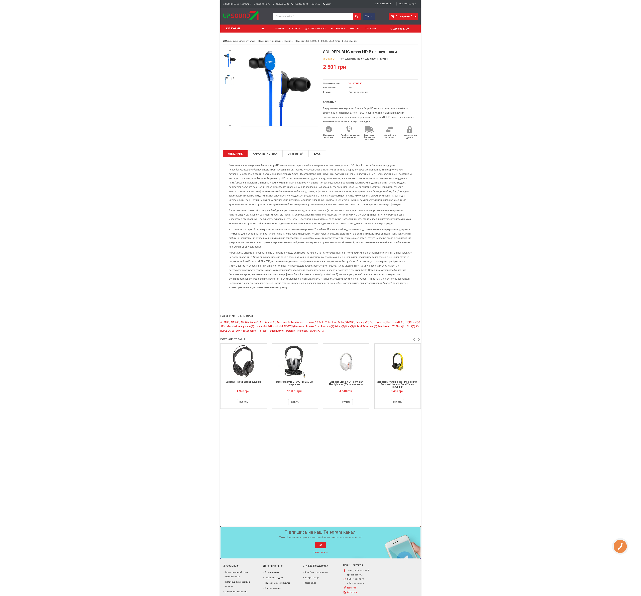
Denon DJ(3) (398, 322)
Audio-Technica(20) (307, 322)
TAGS (317, 153)
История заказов (273, 588)
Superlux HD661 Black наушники (243, 381)
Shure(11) (401, 326)
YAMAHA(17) (317, 330)
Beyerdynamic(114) (380, 322)
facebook (351, 588)
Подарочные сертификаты (277, 583)
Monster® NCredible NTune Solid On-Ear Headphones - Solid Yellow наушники (397, 384)
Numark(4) (276, 326)
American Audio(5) (287, 322)
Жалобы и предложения (316, 572)
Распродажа (338, 28)
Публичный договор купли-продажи (237, 584)
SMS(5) (411, 326)
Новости (354, 28)
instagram (352, 592)
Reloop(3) (340, 326)
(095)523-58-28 (282, 4)
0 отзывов (346, 58)
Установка (370, 28)
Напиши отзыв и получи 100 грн (370, 58)
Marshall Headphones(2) (241, 326)
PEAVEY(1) (288, 326)
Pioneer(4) (300, 326)
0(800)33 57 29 (401, 28)
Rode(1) (349, 326)
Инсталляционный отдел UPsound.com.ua (236, 574)
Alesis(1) (255, 322)
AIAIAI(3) (236, 322)
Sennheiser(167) (387, 326)
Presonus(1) (328, 326)
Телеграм (315, 4)
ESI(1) (408, 322)
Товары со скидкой (274, 577)
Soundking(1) (252, 330)
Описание (235, 153)
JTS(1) (224, 326)
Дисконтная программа (236, 591)
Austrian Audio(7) (337, 322)
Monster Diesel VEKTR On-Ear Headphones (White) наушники (346, 383)
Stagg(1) (265, 330)
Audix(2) (323, 322)
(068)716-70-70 (263, 4)
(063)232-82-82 (301, 4)
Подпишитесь (320, 552)
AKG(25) (245, 322)
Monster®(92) (262, 326)
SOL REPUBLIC (355, 83)
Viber (328, 4)
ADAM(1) (225, 322)
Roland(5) (359, 326)
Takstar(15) (290, 330)
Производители (272, 572)
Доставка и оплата (315, 28)
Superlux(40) (277, 330)
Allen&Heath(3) (268, 322)
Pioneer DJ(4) (313, 326)
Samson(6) (371, 326)
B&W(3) (351, 322)
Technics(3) (303, 330)
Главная (279, 28)
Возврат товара (312, 577)
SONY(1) (240, 330)
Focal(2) (415, 322)
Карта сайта (310, 583)
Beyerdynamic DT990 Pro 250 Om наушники (294, 383)
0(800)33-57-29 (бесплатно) (238, 4)
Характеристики (265, 153)
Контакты (294, 28)
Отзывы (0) (295, 153)
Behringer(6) (363, 322)
